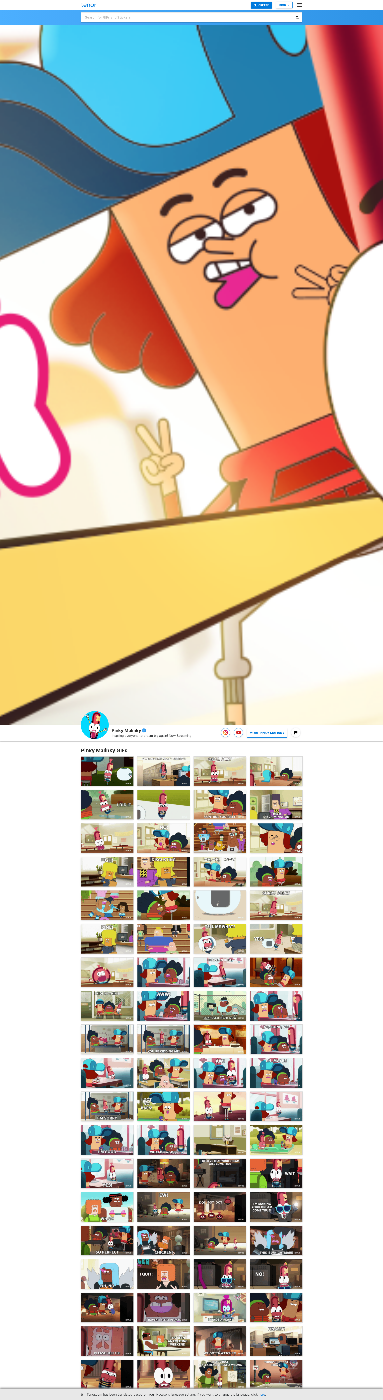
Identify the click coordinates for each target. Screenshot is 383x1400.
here (262, 1394)
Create (263, 5)
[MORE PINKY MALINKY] (267, 737)
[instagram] (225, 737)
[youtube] (238, 737)
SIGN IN (284, 5)
